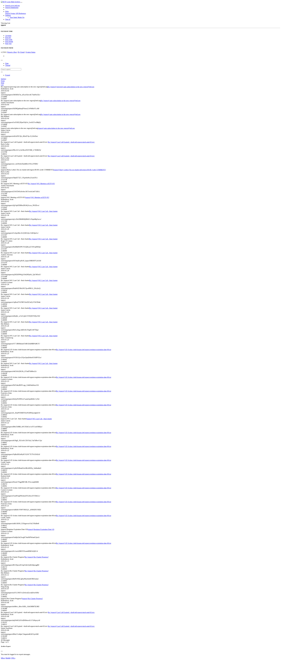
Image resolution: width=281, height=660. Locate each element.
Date (7, 63)
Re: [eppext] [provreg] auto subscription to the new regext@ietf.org (71, 87)
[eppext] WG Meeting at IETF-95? (37, 197)
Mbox (3, 658)
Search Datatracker (11, 7)
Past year (8, 43)
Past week (8, 40)
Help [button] (7, 11)
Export (7, 75)
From (3, 81)
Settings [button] (8, 15)
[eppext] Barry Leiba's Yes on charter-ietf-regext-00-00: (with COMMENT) (79, 170)
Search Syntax (10, 13)
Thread (7, 65)
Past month (9, 41)
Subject (3, 79)
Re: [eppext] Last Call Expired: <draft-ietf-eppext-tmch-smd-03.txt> (71, 142)
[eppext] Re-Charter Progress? (32, 599)
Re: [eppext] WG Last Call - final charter (43, 211)
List (2, 85)
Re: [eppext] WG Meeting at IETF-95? (41, 184)
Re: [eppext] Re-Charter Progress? (37, 557)
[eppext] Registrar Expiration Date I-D (41, 529)
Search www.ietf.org (12, 5)
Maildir (8, 658)
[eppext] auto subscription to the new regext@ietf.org (56, 128)
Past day (8, 38)
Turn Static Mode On (17, 17)
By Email (21, 52)
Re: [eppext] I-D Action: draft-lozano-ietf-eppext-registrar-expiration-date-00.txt (83, 350)
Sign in (7, 19)
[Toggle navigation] (21, 2)
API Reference (21, 13)
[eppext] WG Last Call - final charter (39, 419)
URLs (13, 658)
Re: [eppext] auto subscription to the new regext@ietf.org (60, 101)
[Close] (2, 651)
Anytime (8, 36)
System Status (30, 52)
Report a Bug (12, 52)
